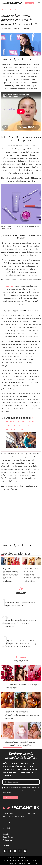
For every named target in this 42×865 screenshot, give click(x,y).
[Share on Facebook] (14, 59)
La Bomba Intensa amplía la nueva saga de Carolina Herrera (22, 686)
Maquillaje (10, 10)
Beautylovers (8, 837)
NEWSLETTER (32, 863)
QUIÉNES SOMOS (10, 863)
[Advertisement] (21, 519)
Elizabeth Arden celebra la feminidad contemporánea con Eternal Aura (20, 743)
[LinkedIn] (15, 851)
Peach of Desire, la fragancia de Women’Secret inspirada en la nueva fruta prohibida (22, 715)
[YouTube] (25, 851)
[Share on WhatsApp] (30, 59)
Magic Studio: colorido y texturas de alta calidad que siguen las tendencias (11, 574)
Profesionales (8, 840)
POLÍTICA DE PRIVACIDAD (11, 860)
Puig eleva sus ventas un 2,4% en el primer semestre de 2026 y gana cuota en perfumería (20, 643)
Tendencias (19, 10)
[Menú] (39, 3)
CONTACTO (22, 863)
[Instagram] (10, 851)
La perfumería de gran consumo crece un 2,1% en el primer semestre (20, 623)
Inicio (3, 10)
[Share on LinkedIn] (26, 59)
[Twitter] (20, 851)
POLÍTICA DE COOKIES (29, 860)
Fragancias (7, 822)
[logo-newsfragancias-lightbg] (12, 3)
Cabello (6, 834)
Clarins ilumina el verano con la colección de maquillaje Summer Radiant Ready (32, 574)
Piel (4, 825)
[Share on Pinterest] (22, 59)
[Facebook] (5, 851)
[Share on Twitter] (18, 59)
